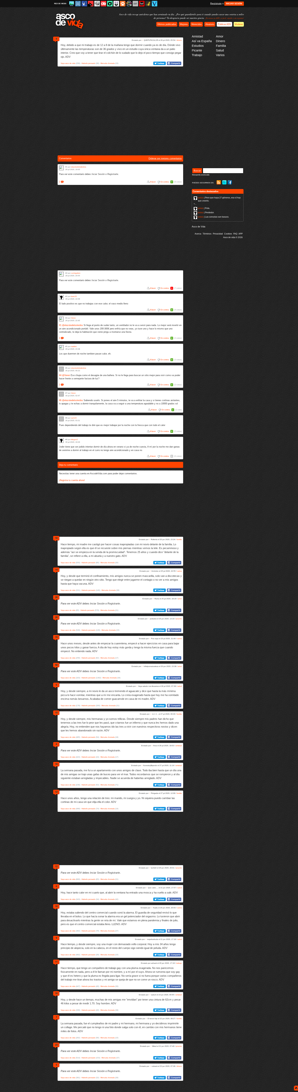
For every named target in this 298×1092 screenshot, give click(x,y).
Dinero (220, 41)
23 (56, 1045)
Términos (207, 234)
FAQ (235, 234)
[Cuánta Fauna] (122, 3)
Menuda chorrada (108, 63)
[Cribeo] (110, 3)
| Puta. (204, 208)
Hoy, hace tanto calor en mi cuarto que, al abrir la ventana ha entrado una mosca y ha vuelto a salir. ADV (119, 892)
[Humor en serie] (116, 3)
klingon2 (74, 439)
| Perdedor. (206, 212)
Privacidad (218, 234)
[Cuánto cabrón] (97, 3)
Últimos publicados (166, 24)
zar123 (74, 418)
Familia (221, 45)
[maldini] (61, 347)
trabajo (179, 963)
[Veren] (61, 319)
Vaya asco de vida (68, 63)
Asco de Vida (198, 226)
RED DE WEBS (60, 3)
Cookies (228, 234)
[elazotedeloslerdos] (61, 168)
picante (179, 619)
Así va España (202, 41)
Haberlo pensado (88, 63)
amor (180, 599)
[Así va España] (90, 3)
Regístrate (216, 3)
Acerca (198, 234)
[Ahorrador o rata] (148, 3)
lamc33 (74, 296)
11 (56, 962)
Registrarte (112, 174)
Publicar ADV (224, 24)
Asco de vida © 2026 (233, 237)
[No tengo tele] (129, 3)
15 (56, 637)
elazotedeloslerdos (78, 167)
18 (56, 764)
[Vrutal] (103, 3)
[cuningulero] (61, 274)
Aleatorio (209, 24)
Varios (220, 55)
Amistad (197, 36)
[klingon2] (61, 440)
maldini (74, 346)
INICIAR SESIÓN (234, 3)
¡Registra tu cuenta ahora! (72, 480)
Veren (73, 318)
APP (241, 234)
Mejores (184, 24)
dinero (179, 40)
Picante (197, 50)
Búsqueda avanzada (200, 175)
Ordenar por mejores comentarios (165, 158)
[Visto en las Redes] (84, 3)
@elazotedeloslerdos (72, 325)
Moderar (239, 24)
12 (56, 792)
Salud (220, 50)
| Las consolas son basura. (213, 217)
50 (56, 665)
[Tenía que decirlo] (142, 3)
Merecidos (196, 24)
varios (179, 571)
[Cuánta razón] (71, 3)
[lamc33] (61, 297)
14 (56, 569)
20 (56, 597)
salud (179, 686)
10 (56, 538)
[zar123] (61, 419)
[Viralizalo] (154, 3)
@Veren (66, 375)
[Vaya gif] (135, 3)
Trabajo (197, 55)
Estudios (198, 45)
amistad (179, 746)
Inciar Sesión (98, 174)
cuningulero (75, 273)
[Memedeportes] (78, 3)
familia (179, 539)
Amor (219, 36)
